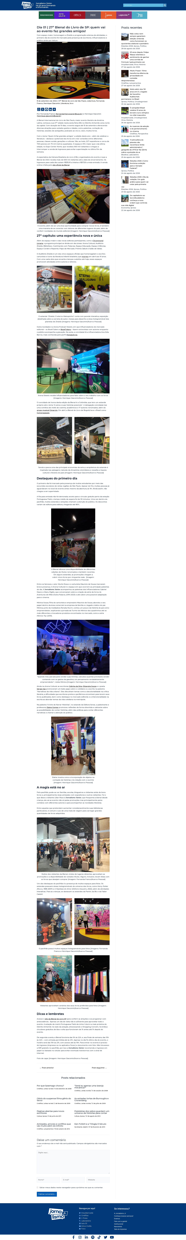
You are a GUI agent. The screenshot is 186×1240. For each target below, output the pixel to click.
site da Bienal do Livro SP (55, 1019)
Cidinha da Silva (75, 686)
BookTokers (66, 329)
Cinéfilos (40, 1089)
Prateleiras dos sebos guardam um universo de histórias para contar (91, 1112)
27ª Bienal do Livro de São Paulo (72, 101)
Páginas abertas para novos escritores (50, 1112)
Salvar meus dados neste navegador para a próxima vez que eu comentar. (71, 1187)
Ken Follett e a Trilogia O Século (90, 1124)
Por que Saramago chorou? (50, 1086)
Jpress (44, 1116)
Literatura (65, 103)
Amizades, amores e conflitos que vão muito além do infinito (54, 1125)
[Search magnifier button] (164, 5)
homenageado (43, 413)
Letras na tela (48, 1089)
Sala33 (85, 1127)
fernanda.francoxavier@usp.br (69, 114)
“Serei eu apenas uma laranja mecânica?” (88, 1087)
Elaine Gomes (52, 707)
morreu (85, 257)
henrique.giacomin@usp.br (49, 116)
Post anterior (47, 1068)
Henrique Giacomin (51, 103)
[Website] (98, 1180)
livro (71, 103)
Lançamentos (48, 1129)
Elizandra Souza (89, 686)
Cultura (39, 1116)
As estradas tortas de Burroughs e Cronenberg (91, 1099)
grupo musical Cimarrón (47, 410)
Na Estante (78, 1127)
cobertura (91, 101)
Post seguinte (99, 1068)
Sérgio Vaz (41, 689)
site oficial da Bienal (61, 165)
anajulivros (72, 335)
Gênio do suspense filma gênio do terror (54, 1099)
